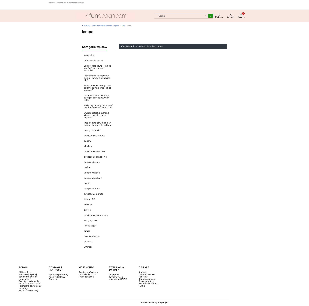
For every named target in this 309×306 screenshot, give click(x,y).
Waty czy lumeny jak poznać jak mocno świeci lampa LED (98, 106)
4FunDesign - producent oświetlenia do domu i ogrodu (100, 26)
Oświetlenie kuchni (93, 60)
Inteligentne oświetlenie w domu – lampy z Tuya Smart (98, 123)
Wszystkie (89, 55)
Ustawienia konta (87, 274)
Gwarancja (114, 274)
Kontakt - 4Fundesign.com (147, 277)
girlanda (88, 241)
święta (87, 209)
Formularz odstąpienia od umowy (30, 287)
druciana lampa (92, 236)
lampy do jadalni (92, 130)
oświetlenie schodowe (95, 157)
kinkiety (88, 146)
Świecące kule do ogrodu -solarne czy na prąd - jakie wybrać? (97, 87)
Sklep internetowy (154, 302)
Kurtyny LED (90, 220)
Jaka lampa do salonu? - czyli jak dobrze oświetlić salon (96, 97)
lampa (87, 231)
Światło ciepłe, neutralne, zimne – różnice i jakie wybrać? (96, 115)
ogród (87, 183)
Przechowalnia (86, 276)
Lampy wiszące (92, 162)
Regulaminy (25, 279)
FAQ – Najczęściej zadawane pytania (28, 275)
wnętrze (88, 247)
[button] (210, 16)
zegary (87, 141)
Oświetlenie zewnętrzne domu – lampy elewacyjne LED (97, 77)
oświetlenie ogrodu (93, 194)
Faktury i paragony (58, 274)
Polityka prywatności (29, 283)
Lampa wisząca (92, 172)
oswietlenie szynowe (94, 135)
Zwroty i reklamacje (29, 281)
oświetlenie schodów (94, 151)
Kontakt (143, 272)
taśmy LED (89, 199)
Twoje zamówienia (88, 272)
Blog (123, 26)
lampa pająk (90, 225)
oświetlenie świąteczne (96, 215)
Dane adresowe (146, 274)
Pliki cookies (25, 272)
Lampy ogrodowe (93, 178)
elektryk (88, 204)
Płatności (53, 279)
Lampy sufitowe (92, 188)
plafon (87, 167)
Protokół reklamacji (28, 290)
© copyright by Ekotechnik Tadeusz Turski (149, 283)
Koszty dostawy (57, 277)
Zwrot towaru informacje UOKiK (118, 278)
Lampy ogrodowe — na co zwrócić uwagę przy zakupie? (97, 68)
